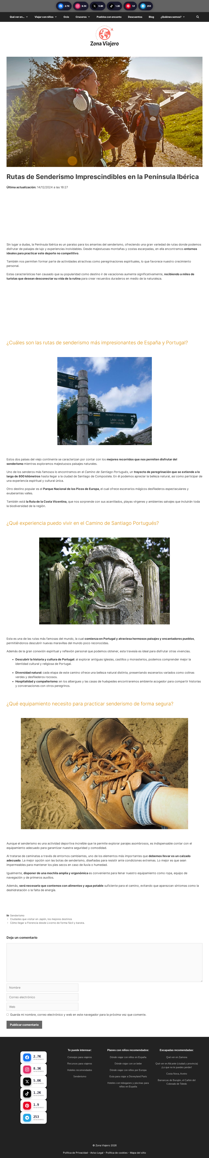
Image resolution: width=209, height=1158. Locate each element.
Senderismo (17, 915)
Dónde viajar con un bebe (128, 1063)
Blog (151, 16)
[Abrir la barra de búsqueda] (197, 17)
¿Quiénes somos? (171, 16)
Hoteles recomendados (79, 1070)
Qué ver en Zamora (176, 1057)
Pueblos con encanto (109, 16)
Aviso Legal (96, 1152)
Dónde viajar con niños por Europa (128, 1070)
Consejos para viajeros (79, 1057)
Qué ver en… (17, 16)
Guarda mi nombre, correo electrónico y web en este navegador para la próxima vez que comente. (78, 1014)
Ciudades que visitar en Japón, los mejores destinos (41, 919)
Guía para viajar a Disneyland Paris (128, 1076)
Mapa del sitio (138, 1152)
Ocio (66, 16)
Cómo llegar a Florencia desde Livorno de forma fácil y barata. (47, 922)
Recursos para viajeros (79, 1063)
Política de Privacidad (75, 1152)
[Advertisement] (104, 218)
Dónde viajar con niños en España (128, 1057)
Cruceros (81, 16)
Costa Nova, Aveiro (176, 1073)
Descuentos (135, 16)
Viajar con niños (44, 16)
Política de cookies (117, 1152)
